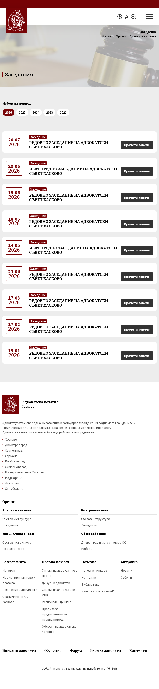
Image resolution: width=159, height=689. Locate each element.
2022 (63, 112)
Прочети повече (137, 145)
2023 (49, 112)
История (8, 570)
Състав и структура (16, 519)
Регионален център (56, 602)
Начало (107, 36)
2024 (36, 112)
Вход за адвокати (105, 650)
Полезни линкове (94, 570)
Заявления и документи (19, 589)
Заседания (10, 525)
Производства (13, 548)
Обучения (53, 650)
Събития (127, 577)
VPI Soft (112, 668)
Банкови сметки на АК (97, 591)
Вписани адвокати (19, 650)
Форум (76, 650)
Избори (86, 548)
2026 (8, 112)
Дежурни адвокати (56, 583)
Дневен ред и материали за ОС (103, 542)
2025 (22, 112)
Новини (126, 570)
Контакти (88, 577)
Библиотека (90, 584)
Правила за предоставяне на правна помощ (54, 614)
